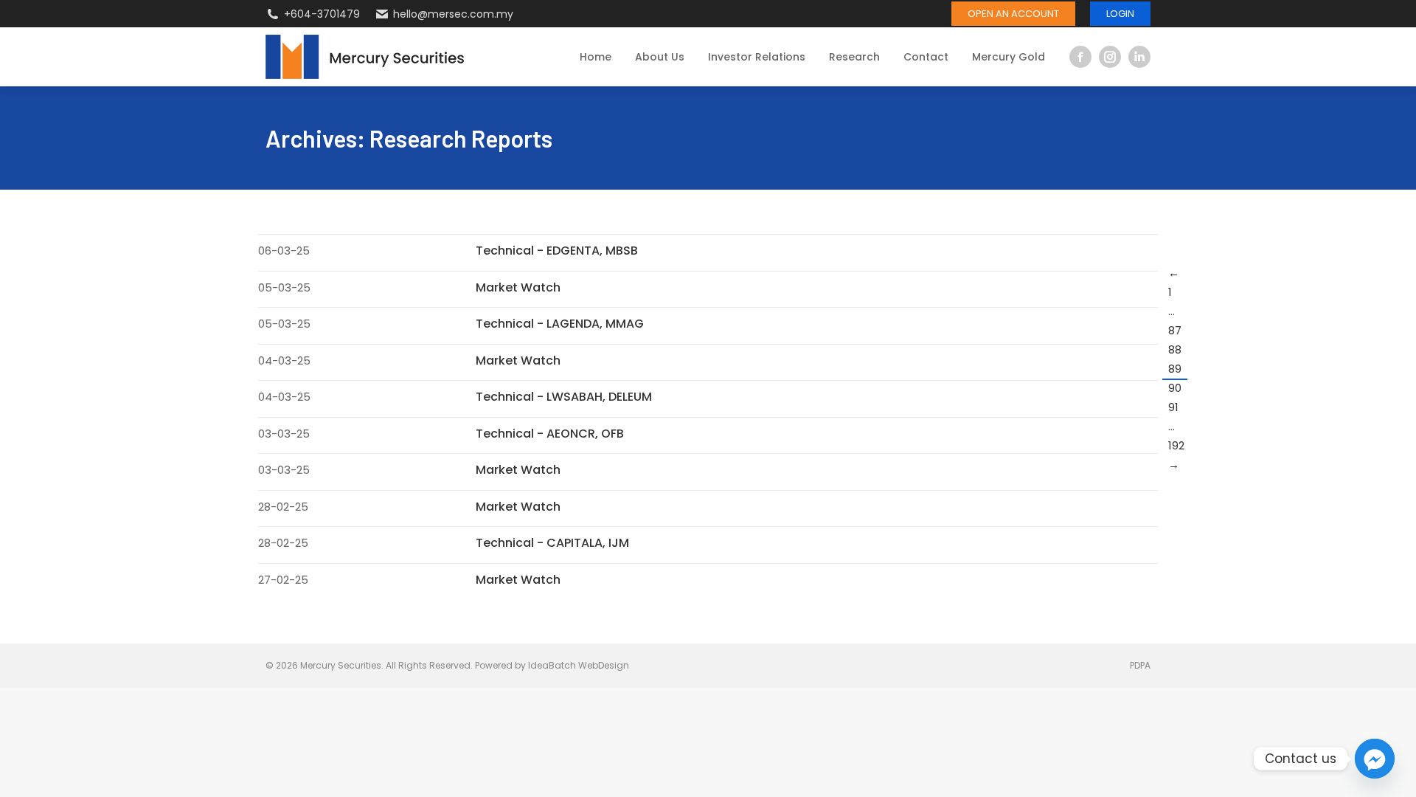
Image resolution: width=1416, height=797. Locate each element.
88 (1174, 349)
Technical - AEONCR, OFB (550, 433)
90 (1174, 388)
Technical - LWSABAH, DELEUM (564, 396)
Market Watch (518, 287)
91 (1173, 407)
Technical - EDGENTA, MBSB (557, 250)
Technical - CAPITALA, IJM (552, 542)
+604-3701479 (322, 14)
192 (1176, 445)
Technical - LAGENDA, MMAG (560, 323)
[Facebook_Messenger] (1375, 759)
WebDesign (603, 665)
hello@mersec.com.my (453, 14)
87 (1174, 330)
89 (1174, 368)
